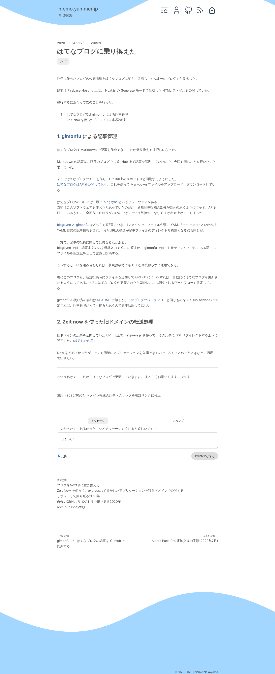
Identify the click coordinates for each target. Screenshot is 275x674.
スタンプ (178, 420)
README (104, 300)
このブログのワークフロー (147, 300)
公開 (64, 456)
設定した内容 (84, 341)
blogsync (111, 202)
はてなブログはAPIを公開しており (82, 184)
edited (96, 43)
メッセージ (97, 420)
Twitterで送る (204, 456)
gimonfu (71, 136)
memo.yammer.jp (78, 9)
